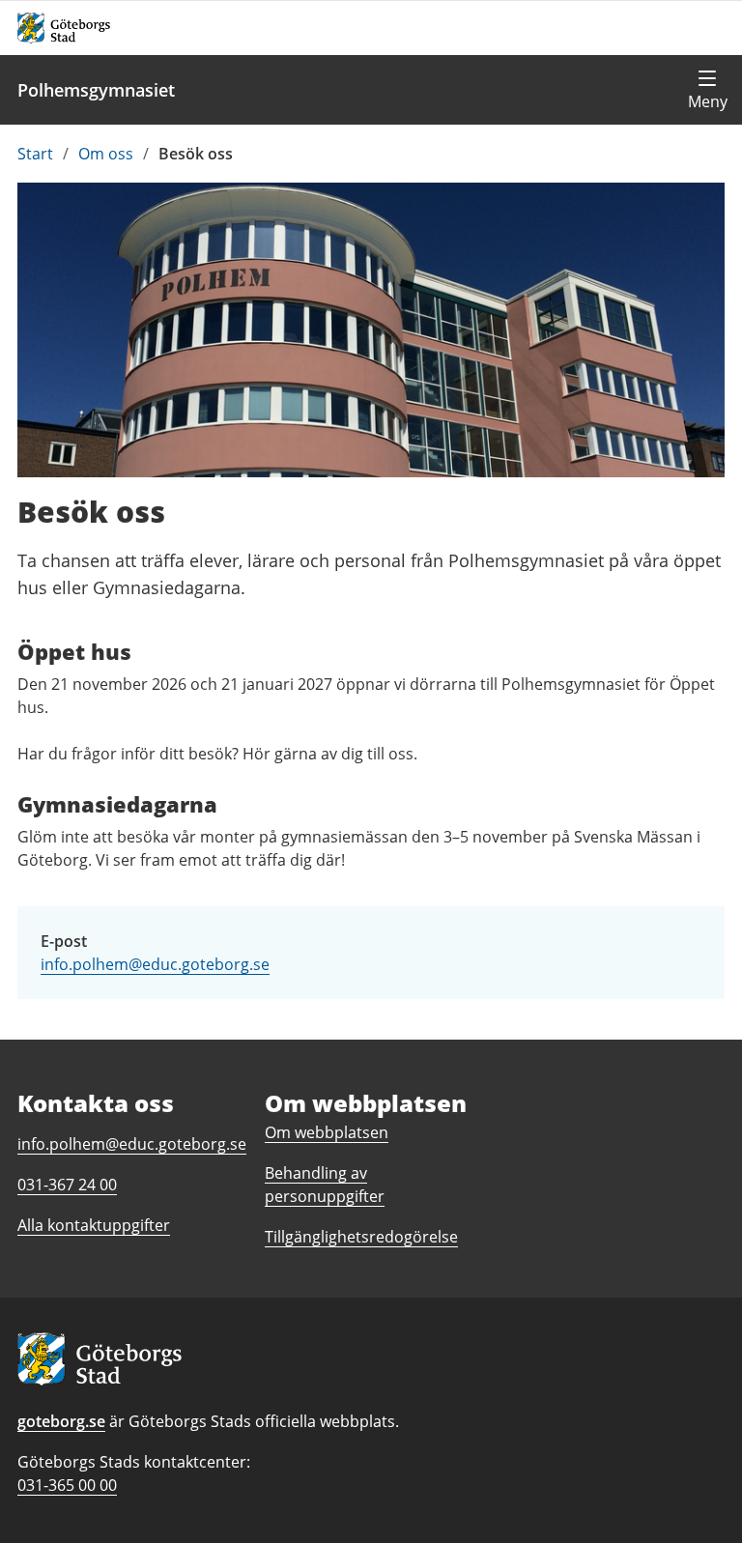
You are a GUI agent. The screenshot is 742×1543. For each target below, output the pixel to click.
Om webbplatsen (326, 1132)
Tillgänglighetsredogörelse (361, 1236)
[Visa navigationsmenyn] (707, 90)
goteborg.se (61, 1421)
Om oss (105, 153)
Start (35, 153)
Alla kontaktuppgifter (93, 1225)
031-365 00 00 (67, 1485)
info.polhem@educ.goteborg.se (155, 964)
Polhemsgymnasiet (96, 89)
